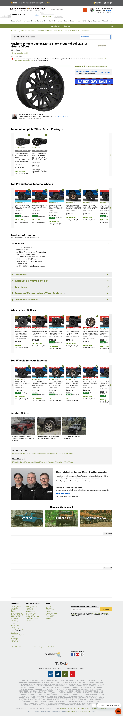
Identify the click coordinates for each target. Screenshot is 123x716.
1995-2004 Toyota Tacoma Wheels (79, 31)
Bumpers (40, 21)
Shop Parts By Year (16, 613)
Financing (13, 620)
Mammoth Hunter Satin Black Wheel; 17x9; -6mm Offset (107, 334)
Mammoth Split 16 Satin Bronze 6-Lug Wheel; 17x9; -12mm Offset (56, 384)
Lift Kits (84, 21)
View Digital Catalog (17, 629)
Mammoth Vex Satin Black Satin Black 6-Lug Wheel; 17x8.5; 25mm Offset (56, 209)
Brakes (33, 21)
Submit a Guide (50, 610)
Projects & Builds (15, 606)
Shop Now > (67, 26)
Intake (72, 21)
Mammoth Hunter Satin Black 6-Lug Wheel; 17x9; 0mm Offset (22, 208)
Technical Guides (16, 622)
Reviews (48, 618)
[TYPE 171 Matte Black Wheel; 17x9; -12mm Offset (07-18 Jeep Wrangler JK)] (73, 322)
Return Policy (29, 610)
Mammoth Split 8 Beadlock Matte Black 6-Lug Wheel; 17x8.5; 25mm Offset (107, 385)
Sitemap (63, 708)
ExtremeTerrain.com (28, 9)
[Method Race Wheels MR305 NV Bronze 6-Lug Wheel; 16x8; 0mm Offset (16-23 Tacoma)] (73, 196)
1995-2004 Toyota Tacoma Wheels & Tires (54, 31)
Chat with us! (30, 615)
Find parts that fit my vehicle (20, 53)
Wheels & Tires (107, 21)
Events (13, 611)
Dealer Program (50, 615)
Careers (48, 611)
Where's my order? (31, 606)
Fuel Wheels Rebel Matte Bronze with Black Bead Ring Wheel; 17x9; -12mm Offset (90, 335)
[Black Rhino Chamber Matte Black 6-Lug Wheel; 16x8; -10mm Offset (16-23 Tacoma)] (90, 196)
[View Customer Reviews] (80, 66)
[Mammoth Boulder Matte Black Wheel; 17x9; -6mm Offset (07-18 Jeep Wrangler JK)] (39, 322)
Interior (78, 21)
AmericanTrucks (59, 668)
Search (85, 10)
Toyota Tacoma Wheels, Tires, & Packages (44, 453)
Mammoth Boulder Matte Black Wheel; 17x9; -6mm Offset (39, 334)
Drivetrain (47, 21)
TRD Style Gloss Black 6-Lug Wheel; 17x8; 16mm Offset (39, 208)
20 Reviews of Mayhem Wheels (96, 66)
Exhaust (60, 21)
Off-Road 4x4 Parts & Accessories (22, 462)
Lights (90, 21)
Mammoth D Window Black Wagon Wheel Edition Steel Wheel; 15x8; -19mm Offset (22, 335)
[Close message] (112, 26)
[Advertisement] (61, 549)
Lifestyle (18, 21)
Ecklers (81, 668)
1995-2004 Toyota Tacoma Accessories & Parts (25, 31)
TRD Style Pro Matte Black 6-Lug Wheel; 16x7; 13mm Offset (107, 208)
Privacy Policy (96, 613)
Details (47, 3)
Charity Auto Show (51, 613)
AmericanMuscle (45, 668)
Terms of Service (84, 711)
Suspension (97, 21)
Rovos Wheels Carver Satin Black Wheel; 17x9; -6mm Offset (56, 334)
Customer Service (31, 613)
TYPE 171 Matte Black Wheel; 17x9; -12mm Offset (72, 334)
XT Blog (13, 623)
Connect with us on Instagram (82, 654)
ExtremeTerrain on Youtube (77, 654)
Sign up (106, 609)
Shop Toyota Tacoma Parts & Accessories (15, 640)
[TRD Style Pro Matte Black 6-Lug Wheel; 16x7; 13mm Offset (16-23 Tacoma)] (107, 196)
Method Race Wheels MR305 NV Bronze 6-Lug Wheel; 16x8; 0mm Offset (73, 208)
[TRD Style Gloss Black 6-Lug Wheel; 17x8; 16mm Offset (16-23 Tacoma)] (39, 196)
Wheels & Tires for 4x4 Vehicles (44, 462)
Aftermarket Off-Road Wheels (64, 462)
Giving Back (49, 608)
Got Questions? (30, 611)
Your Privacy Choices (89, 708)
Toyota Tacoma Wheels (66, 453)
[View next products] (110, 154)
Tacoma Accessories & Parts (21, 453)
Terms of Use (30, 620)
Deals (13, 21)
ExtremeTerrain (71, 668)
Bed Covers (26, 21)
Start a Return (30, 608)
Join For (105, 72)
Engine (54, 21)
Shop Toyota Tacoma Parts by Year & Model (17, 634)
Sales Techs (49, 616)
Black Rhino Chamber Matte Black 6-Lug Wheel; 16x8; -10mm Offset (90, 208)
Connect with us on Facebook (73, 654)
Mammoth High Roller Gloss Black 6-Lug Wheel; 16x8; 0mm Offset (39, 384)
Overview (48, 606)
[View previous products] (12, 154)
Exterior (66, 21)
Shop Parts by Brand (17, 615)
